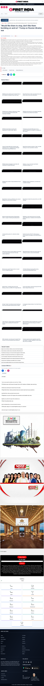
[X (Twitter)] (5, 371)
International (3, 653)
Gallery (23, 653)
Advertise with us (4, 679)
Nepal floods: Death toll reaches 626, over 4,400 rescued (32, 200)
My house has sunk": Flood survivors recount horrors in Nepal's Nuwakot (10, 270)
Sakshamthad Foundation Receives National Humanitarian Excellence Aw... (13, 358)
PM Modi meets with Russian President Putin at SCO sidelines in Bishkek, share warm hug (11, 95)
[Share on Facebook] (8, 74)
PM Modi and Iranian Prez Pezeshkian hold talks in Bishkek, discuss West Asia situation (32, 112)
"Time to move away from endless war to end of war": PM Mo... (12, 382)
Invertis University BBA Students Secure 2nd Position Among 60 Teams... (12, 362)
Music (2, 651)
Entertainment (3, 646)
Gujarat (2, 641)
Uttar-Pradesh (3, 639)
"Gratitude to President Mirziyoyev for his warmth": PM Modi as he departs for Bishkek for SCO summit (32, 130)
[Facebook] (3, 371)
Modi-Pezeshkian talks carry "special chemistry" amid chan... (11, 404)
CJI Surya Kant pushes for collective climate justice (10, 235)
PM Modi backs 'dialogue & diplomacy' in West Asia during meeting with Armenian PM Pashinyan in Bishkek (11, 112)
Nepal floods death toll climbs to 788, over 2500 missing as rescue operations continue (32, 147)
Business (23, 643)
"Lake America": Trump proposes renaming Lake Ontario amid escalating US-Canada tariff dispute (11, 322)
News (5, 23)
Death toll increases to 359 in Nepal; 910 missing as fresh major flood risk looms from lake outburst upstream (11, 252)
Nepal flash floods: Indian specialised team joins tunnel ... (11, 393)
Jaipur (2, 635)
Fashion (23, 639)
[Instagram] (8, 371)
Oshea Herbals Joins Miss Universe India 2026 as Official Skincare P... (12, 350)
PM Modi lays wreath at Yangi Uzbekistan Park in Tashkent (11, 182)
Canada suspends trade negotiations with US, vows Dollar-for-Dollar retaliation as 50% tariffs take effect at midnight (32, 340)
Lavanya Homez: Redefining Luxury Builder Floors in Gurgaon (11, 360)
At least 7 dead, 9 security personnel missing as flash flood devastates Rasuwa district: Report (11, 305)
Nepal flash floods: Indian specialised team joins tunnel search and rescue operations (32, 95)
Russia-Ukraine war (19, 70)
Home (3, 23)
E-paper (2, 677)
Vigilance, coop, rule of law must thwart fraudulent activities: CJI (30, 165)
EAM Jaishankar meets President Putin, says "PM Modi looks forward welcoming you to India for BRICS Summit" (32, 322)
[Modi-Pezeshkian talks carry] (7, 401)
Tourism (23, 641)
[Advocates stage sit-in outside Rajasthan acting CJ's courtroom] (14, 407)
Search (40, 13)
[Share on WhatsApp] (14, 74)
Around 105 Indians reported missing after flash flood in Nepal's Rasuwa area (32, 287)
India (1, 643)
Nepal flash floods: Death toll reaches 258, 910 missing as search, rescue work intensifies (32, 252)
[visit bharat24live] (22, 482)
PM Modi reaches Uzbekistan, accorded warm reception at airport (31, 182)
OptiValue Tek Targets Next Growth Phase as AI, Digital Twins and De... (12, 354)
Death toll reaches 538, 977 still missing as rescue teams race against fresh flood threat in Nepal (32, 235)
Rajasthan (2, 637)
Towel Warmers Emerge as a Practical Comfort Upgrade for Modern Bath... (13, 352)
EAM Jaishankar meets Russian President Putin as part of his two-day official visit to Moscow (11, 340)
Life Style (23, 635)
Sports (23, 646)
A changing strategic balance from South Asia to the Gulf (32, 305)
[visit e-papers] (3, 552)
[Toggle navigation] (1, 2)
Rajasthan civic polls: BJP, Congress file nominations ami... (11, 398)
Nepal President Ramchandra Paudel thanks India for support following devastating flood (10, 217)
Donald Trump (11, 70)
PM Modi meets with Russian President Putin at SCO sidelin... (11, 387)
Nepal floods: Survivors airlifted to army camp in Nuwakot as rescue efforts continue (11, 200)
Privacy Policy (3, 675)
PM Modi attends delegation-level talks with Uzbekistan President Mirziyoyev (10, 165)
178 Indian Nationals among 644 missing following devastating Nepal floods (30, 270)
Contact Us (3, 673)
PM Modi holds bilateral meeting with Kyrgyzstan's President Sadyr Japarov (9, 130)
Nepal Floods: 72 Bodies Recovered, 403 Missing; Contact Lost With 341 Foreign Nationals (11, 287)
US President (5, 70)
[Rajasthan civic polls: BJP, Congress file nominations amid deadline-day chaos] (17, 396)
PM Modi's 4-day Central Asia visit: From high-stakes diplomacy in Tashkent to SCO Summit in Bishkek (32, 217)
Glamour (23, 637)
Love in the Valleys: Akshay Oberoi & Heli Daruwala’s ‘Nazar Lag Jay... (12, 356)
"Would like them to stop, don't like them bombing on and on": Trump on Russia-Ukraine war (22, 23)
